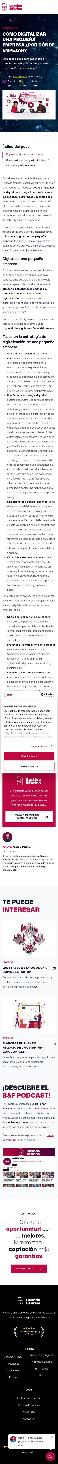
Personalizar (27, 766)
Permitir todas (29, 756)
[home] (12, 6)
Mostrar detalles (39, 746)
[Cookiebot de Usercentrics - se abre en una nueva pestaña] (41, 695)
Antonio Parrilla (20, 76)
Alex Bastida (22, 82)
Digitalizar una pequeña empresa (24, 154)
